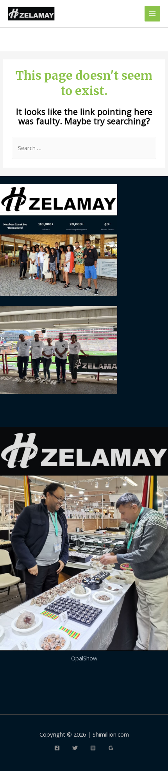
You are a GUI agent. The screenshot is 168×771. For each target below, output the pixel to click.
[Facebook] (57, 748)
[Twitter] (75, 748)
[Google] (111, 748)
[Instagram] (93, 748)
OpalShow (84, 658)
